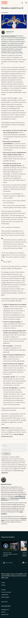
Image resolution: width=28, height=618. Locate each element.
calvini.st (3, 612)
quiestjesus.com (5, 609)
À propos (3, 589)
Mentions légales (5, 597)
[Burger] (26, 2)
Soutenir (3, 585)
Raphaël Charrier (10, 31)
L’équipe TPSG (4, 594)
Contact (3, 582)
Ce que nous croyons (6, 592)
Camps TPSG (4, 601)
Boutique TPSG (4, 614)
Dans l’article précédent (8, 36)
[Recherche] (22, 3)
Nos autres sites (5, 606)
